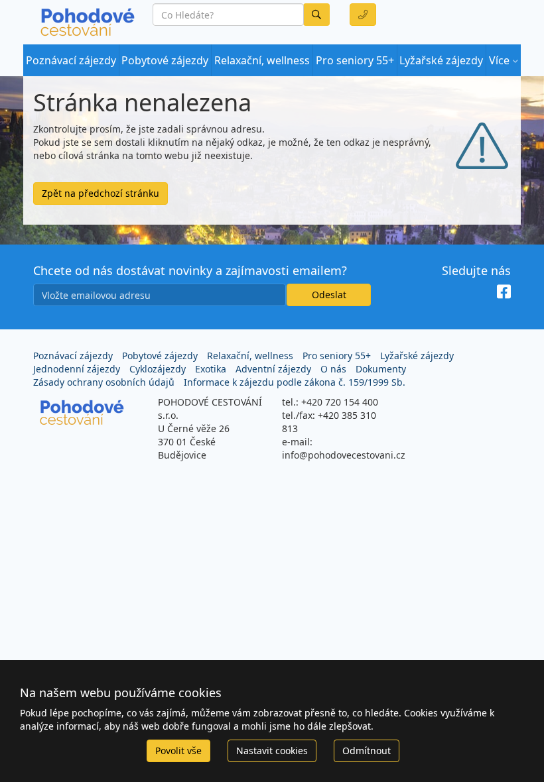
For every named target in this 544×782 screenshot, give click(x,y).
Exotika (210, 369)
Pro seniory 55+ (355, 60)
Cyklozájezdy (157, 369)
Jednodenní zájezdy (76, 369)
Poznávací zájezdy (71, 60)
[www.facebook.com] (504, 292)
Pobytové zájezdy (164, 60)
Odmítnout (366, 750)
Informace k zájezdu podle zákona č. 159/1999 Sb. (294, 382)
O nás (333, 369)
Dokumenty (381, 369)
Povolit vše (178, 750)
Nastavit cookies (272, 750)
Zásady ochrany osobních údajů (103, 382)
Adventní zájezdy (273, 369)
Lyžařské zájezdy (441, 60)
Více (499, 60)
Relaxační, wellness (262, 60)
